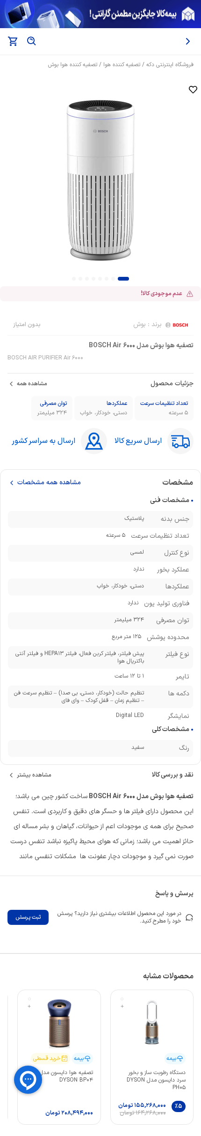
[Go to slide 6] (87, 279)
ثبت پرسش (28, 917)
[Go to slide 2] (113, 279)
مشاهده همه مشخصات (49, 483)
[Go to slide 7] (80, 279)
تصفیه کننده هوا (121, 65)
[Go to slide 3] (106, 279)
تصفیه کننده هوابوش (72, 65)
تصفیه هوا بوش (172, 796)
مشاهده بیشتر (34, 775)
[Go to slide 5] (93, 279)
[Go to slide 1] (123, 279)
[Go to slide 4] (100, 279)
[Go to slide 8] (74, 279)
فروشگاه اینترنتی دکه (170, 65)
